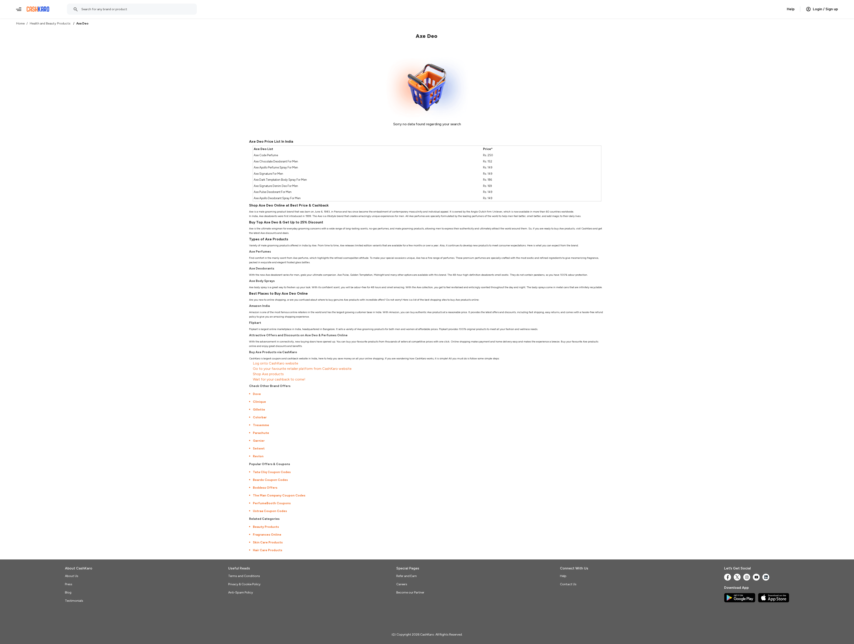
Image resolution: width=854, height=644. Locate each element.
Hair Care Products (267, 550)
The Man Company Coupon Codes (279, 495)
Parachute (261, 433)
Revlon (258, 456)
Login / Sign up (825, 9)
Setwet (259, 448)
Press (68, 584)
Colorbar (260, 417)
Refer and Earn (406, 576)
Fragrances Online (267, 535)
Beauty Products (266, 527)
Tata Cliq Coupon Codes (272, 472)
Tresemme (261, 425)
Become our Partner (410, 592)
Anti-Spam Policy (240, 592)
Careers (401, 584)
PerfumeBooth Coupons (272, 503)
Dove (257, 394)
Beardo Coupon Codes (270, 480)
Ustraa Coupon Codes (270, 511)
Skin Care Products (268, 542)
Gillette (259, 409)
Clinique (259, 402)
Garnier (259, 441)
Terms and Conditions (244, 576)
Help (791, 9)
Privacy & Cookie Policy (244, 584)
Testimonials (74, 601)
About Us (71, 576)
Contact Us (568, 584)
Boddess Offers (265, 488)
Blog (68, 592)
